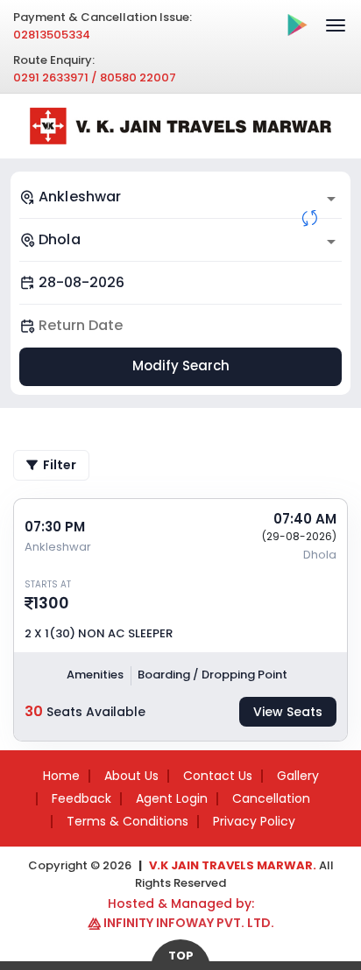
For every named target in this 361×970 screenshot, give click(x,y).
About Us (131, 775)
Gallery (298, 775)
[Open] (331, 198)
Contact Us (217, 775)
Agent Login (172, 798)
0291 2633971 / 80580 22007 (94, 77)
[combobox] (180, 197)
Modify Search (181, 365)
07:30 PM (55, 526)
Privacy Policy (254, 821)
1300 (51, 603)
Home (61, 775)
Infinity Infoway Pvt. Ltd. (188, 922)
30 (34, 711)
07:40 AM (304, 519)
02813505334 (51, 34)
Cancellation (271, 798)
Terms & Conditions (127, 821)
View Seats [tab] (287, 711)
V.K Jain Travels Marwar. (232, 865)
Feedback (81, 798)
